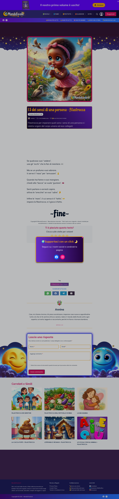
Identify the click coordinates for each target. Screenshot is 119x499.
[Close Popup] (82, 238)
